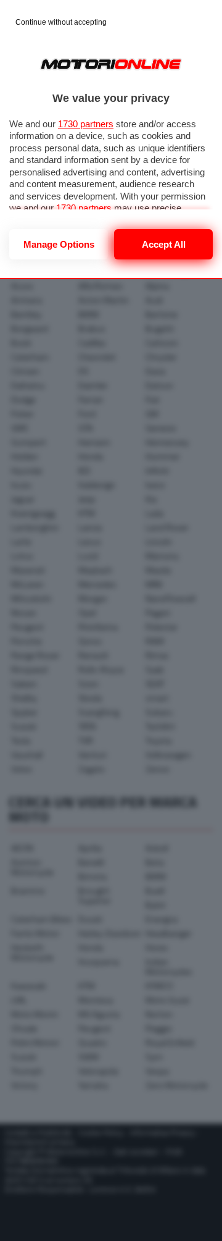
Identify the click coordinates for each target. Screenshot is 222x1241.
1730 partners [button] (85, 124)
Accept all (164, 244)
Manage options (58, 244)
